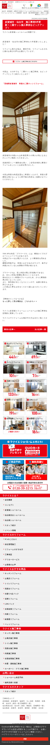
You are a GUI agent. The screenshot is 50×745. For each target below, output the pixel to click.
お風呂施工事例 (11, 638)
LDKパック (9, 604)
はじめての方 (31, 7)
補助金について (39, 7)
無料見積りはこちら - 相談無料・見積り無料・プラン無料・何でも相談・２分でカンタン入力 (36, 470)
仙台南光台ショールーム (15, 515)
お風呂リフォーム (12, 578)
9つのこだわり (11, 539)
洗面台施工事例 (11, 648)
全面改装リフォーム (13, 609)
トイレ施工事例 (11, 643)
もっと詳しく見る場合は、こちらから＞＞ (20, 301)
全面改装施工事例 (12, 658)
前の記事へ (10, 329)
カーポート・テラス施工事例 (17, 669)
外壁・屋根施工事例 (13, 664)
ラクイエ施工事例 (12, 628)
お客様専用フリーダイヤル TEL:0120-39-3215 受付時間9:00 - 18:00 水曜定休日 (25, 487)
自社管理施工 (10, 544)
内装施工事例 (10, 653)
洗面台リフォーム (12, 589)
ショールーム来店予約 (14, 677)
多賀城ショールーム (13, 510)
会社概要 (8, 500)
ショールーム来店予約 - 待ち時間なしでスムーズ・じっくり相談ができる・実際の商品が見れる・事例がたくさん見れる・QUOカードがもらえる (13, 470)
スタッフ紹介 (10, 525)
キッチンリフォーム (13, 573)
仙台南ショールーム (13, 520)
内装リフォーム (11, 614)
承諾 (25, 739)
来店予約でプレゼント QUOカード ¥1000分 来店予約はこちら (25, 449)
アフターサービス (12, 560)
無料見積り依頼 (11, 682)
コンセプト (9, 505)
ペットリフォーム (12, 624)
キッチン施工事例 (12, 633)
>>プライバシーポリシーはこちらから (17, 734)
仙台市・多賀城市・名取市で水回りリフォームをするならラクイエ (22, 11)
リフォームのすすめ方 (14, 549)
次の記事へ (39, 329)
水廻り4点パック (12, 594)
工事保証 (8, 554)
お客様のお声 (10, 565)
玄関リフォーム (11, 599)
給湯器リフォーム (12, 619)
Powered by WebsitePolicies (13, 742)
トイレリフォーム (12, 584)
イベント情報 (10, 530)
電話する (24, 7)
